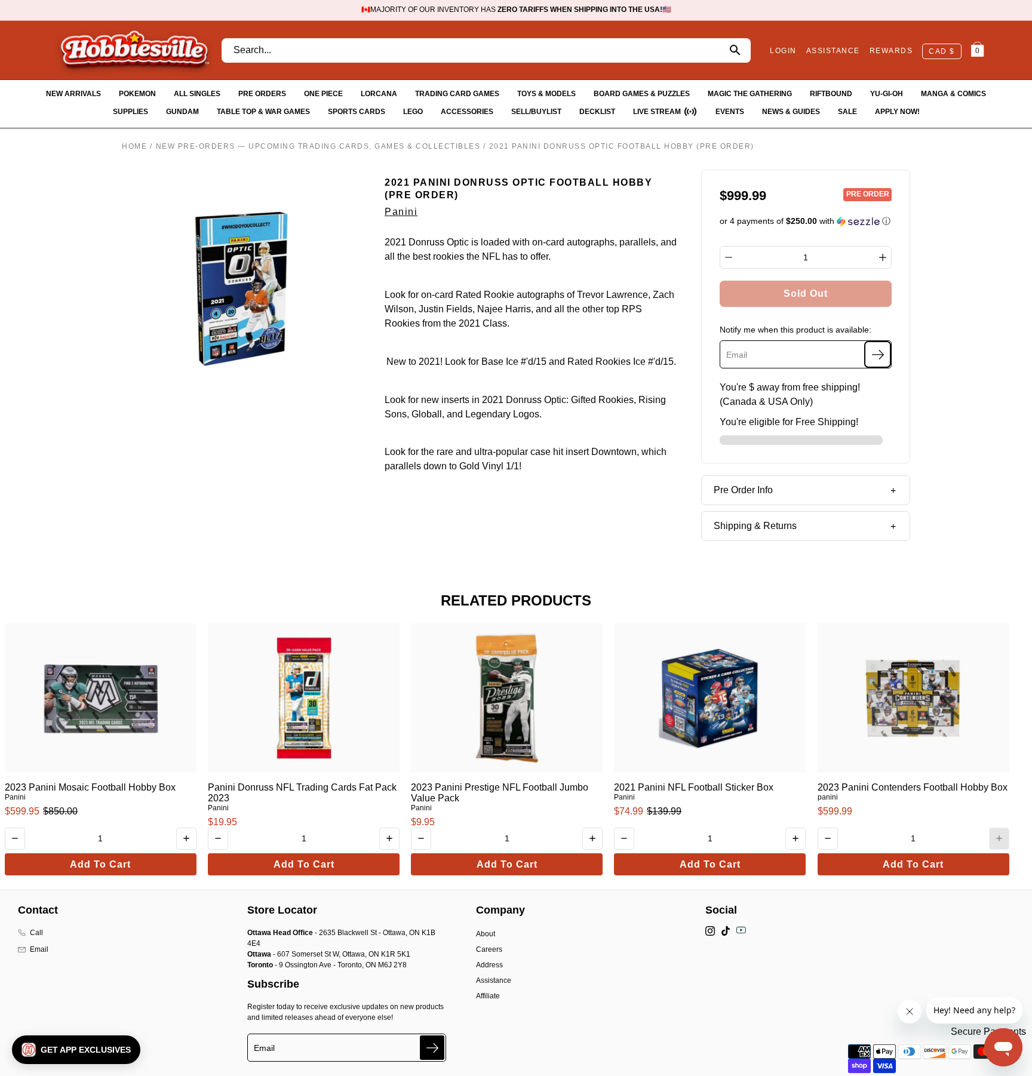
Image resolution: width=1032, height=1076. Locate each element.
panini (828, 797)
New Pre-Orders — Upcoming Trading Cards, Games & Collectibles (318, 146)
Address (489, 965)
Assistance (493, 980)
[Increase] (883, 257)
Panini (401, 212)
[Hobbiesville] (134, 50)
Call (36, 933)
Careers (489, 949)
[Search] (735, 50)
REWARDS (891, 51)
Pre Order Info (743, 490)
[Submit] (432, 1047)
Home (134, 146)
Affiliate (488, 996)
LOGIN (783, 51)
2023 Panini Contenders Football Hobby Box (913, 787)
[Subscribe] (877, 354)
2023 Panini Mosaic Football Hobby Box (90, 787)
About (485, 934)
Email (39, 949)
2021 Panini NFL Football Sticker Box (693, 787)
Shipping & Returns (755, 526)
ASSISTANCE (833, 51)
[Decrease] (729, 257)
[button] (806, 221)
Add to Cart (100, 864)
